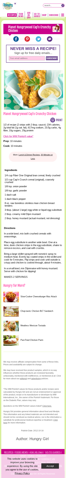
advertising (36, 378)
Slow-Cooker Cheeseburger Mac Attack (39, 296)
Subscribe (53, 15)
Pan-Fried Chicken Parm (32, 340)
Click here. (47, 406)
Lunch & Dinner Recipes (29, 155)
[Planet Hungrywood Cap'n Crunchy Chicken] (16, 39)
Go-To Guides (37, 15)
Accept (50, 466)
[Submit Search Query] (62, 5)
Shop (44, 15)
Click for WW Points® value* (18, 136)
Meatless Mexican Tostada (33, 325)
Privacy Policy (22, 473)
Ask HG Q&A (28, 15)
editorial (23, 378)
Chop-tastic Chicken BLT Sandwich (37, 311)
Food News (20, 15)
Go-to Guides (53, 452)
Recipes (12, 15)
